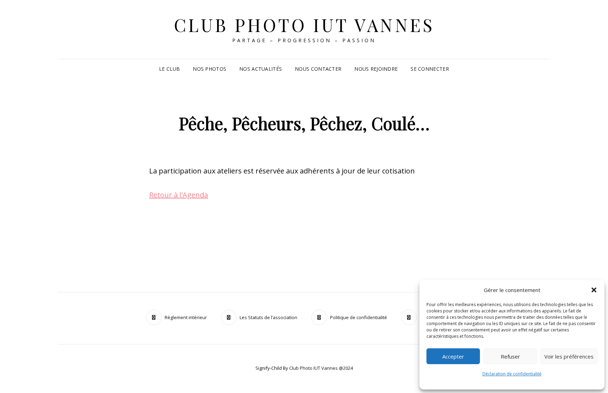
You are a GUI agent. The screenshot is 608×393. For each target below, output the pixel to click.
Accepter (453, 356)
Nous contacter (318, 68)
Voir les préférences (569, 356)
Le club (169, 68)
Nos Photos (209, 68)
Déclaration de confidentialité (512, 374)
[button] (593, 289)
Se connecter (430, 68)
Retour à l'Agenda (178, 194)
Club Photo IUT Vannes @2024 (321, 368)
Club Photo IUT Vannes (304, 25)
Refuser (510, 356)
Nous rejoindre (376, 68)
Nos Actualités (260, 68)
